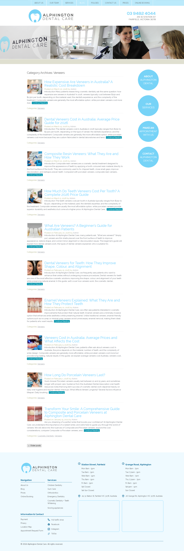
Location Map (26, 527)
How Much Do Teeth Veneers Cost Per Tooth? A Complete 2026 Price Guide (82, 193)
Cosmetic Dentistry (46, 436)
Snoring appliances (55, 508)
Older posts (34, 445)
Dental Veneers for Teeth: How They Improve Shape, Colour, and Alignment (80, 265)
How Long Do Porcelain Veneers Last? (74, 375)
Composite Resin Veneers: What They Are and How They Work (81, 155)
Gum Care (52, 489)
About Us (38, 3)
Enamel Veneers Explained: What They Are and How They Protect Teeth (82, 302)
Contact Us (110, 3)
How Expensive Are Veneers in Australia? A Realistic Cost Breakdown (78, 83)
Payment (24, 519)
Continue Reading (40, 103)
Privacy (23, 523)
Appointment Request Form (32, 531)
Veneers (41, 108)
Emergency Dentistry (56, 497)
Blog (82, 3)
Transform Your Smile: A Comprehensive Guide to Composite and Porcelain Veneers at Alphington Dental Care (82, 412)
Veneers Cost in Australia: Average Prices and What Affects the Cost (80, 339)
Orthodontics (53, 493)
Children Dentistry (55, 485)
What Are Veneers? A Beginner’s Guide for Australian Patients (78, 227)
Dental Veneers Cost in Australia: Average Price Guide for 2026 (82, 121)
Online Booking (142, 3)
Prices (125, 3)
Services (69, 3)
